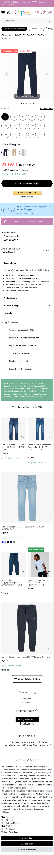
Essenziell (10, 817)
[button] (27, 194)
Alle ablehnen (27, 843)
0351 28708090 (11, 239)
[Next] (47, 74)
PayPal (9, 826)
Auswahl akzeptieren (27, 849)
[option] (27, 3)
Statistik (9, 820)
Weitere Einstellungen (10, 832)
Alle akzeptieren (27, 838)
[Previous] (7, 74)
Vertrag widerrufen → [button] (27, 719)
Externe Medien (12, 823)
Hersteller (8, 313)
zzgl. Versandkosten (19, 169)
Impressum (11, 805)
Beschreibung (10, 263)
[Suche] (49, 21)
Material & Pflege (11, 305)
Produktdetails (10, 298)
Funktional (10, 829)
